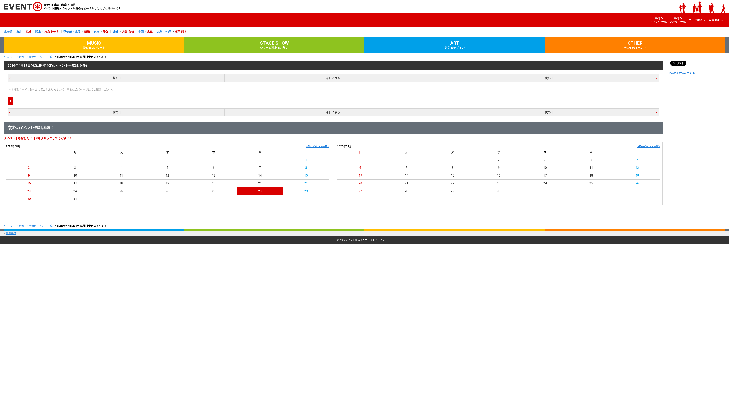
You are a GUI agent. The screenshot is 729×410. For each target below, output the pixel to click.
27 (213, 191)
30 (29, 199)
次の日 (549, 78)
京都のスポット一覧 (678, 20)
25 (121, 191)
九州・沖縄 (164, 31)
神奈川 (55, 31)
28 (260, 191)
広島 (150, 31)
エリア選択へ (697, 19)
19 (167, 183)
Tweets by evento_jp (681, 73)
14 (260, 175)
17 (75, 183)
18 (121, 183)
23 (29, 191)
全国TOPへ (716, 19)
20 (213, 183)
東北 (19, 31)
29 (306, 191)
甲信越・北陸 (71, 31)
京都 (131, 31)
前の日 (117, 78)
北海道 (8, 31)
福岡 (177, 31)
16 (29, 183)
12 (167, 175)
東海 (96, 31)
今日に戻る (333, 78)
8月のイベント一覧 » (317, 146)
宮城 (28, 31)
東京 (47, 31)
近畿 (115, 31)
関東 (38, 31)
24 (75, 191)
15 (306, 175)
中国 (141, 31)
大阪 (125, 31)
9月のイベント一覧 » (648, 146)
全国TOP (9, 56)
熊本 (184, 31)
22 (306, 183)
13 (213, 175)
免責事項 (11, 233)
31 (75, 199)
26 (167, 191)
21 (260, 183)
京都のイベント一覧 (659, 20)
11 (121, 175)
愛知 (106, 31)
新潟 (87, 31)
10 (75, 175)
